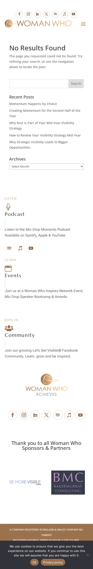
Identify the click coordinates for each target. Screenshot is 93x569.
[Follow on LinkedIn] (37, 14)
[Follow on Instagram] (28, 14)
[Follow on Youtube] (73, 14)
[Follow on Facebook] (19, 14)
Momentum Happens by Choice (33, 104)
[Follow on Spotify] (55, 14)
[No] (87, 555)
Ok (35, 562)
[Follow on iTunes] (64, 14)
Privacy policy (53, 562)
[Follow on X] (46, 14)
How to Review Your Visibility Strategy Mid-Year (45, 135)
